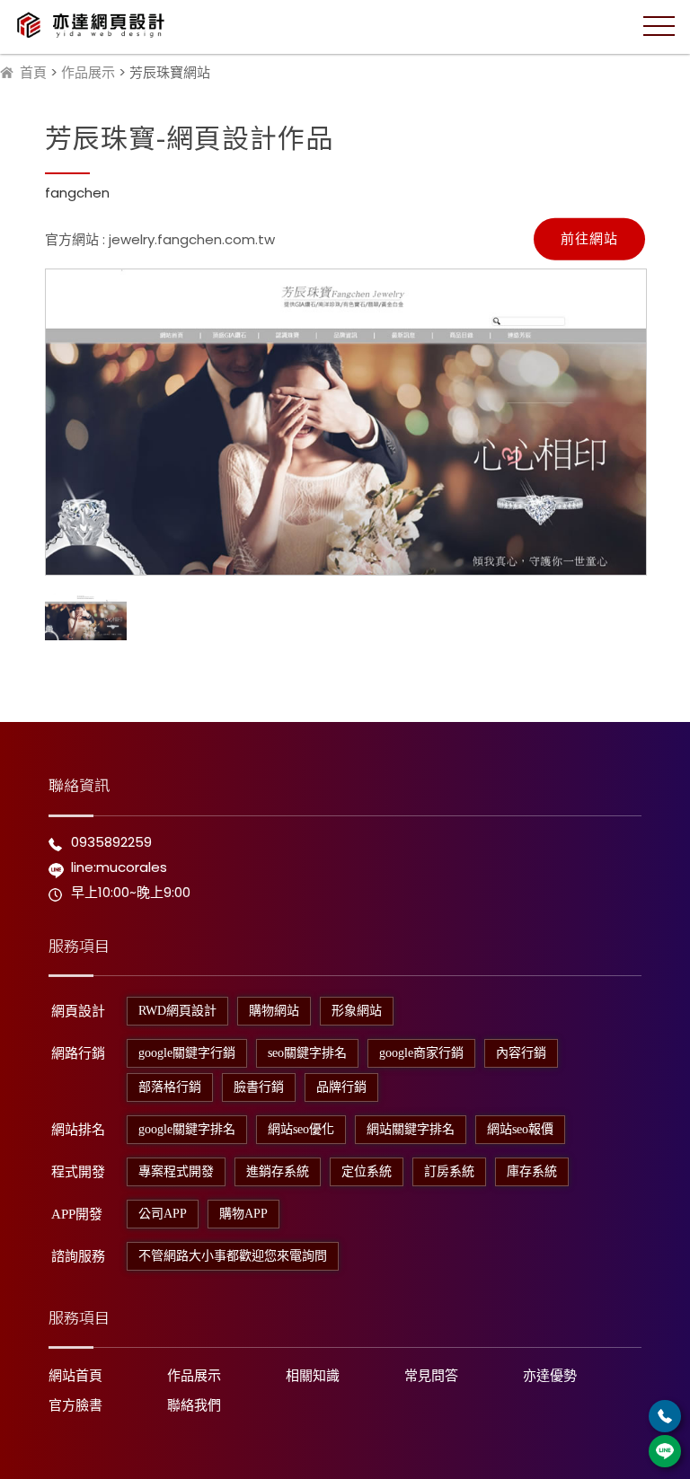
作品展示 (88, 72)
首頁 (33, 72)
